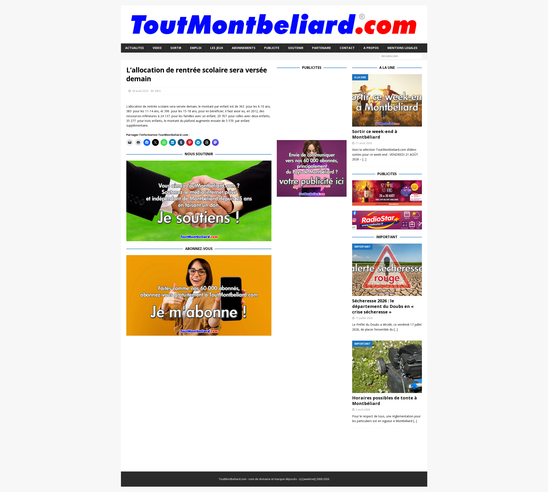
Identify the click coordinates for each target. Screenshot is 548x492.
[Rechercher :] (400, 56)
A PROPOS (371, 48)
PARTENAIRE (321, 48)
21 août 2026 (364, 143)
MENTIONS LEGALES (402, 48)
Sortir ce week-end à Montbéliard (374, 134)
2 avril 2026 (363, 409)
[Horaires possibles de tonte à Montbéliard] (387, 367)
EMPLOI (195, 48)
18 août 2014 (140, 91)
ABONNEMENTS (243, 48)
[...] (364, 159)
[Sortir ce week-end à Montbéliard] (387, 100)
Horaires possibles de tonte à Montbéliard (384, 400)
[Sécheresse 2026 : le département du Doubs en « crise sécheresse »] (387, 270)
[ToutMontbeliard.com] (274, 41)
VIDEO (157, 48)
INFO (158, 91)
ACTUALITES (134, 48)
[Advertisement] (313, 104)
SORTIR (175, 48)
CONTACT (347, 48)
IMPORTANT (387, 237)
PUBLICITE (271, 48)
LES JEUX (216, 48)
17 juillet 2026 (364, 318)
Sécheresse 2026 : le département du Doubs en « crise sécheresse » (383, 306)
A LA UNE (387, 67)
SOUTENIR (295, 48)
